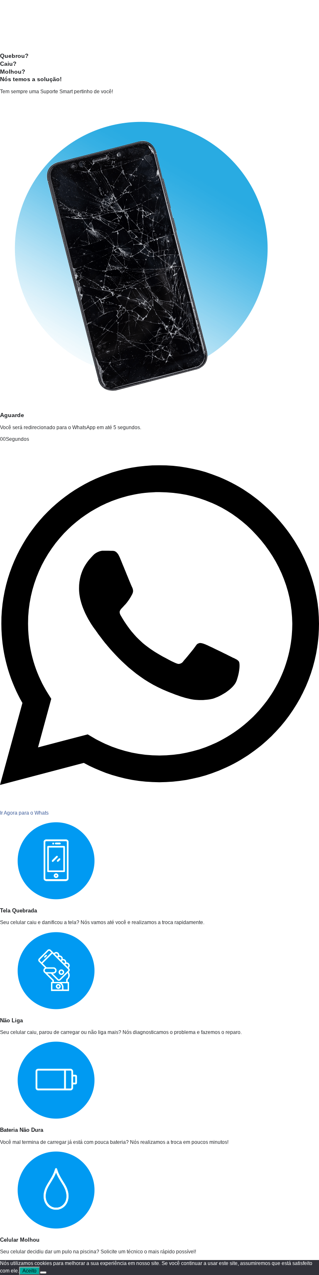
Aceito (29, 1271)
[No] (43, 1272)
